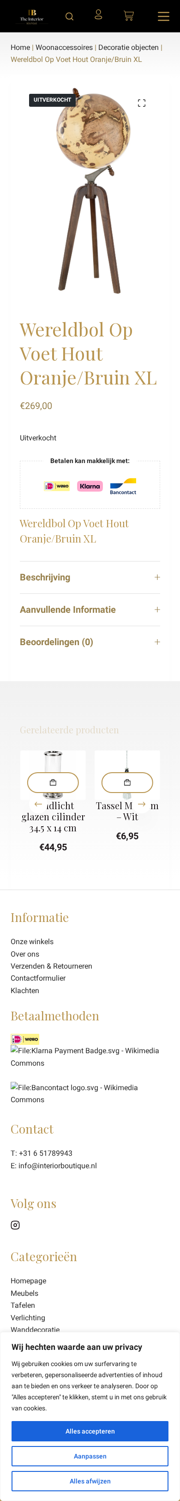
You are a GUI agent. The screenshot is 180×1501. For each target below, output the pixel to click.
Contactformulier (38, 978)
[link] (90, 1093)
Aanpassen (90, 1456)
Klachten (25, 990)
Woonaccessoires (64, 47)
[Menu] (163, 16)
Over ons (25, 954)
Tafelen (23, 1305)
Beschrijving (45, 577)
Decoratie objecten (128, 47)
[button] (52, 782)
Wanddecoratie (35, 1329)
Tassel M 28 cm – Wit (127, 811)
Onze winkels (32, 941)
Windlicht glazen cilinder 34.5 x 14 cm (52, 816)
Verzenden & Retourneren (51, 966)
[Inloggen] (101, 17)
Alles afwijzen (90, 1481)
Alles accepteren (90, 1431)
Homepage (28, 1280)
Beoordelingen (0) (56, 641)
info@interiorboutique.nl (57, 1165)
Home (20, 47)
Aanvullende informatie (68, 609)
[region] (90, 1416)
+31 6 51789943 (45, 1153)
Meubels (24, 1293)
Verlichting (28, 1317)
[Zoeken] (69, 16)
